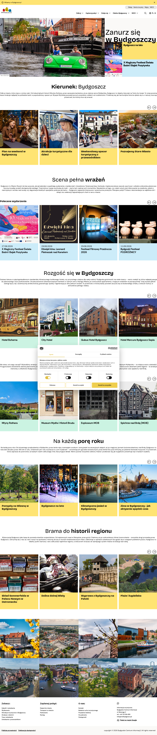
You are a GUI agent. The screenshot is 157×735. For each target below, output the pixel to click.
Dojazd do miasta (46, 708)
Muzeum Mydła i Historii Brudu (57, 423)
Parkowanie (44, 713)
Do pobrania (82, 715)
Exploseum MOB (90, 423)
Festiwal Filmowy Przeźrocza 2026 (96, 250)
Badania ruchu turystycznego (88, 710)
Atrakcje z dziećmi (8, 715)
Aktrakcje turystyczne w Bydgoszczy (14, 713)
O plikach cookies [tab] (105, 354)
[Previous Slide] (149, 107)
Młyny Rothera (10, 423)
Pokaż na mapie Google (128, 720)
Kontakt (81, 708)
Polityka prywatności (9, 730)
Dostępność (82, 717)
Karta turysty (138, 7)
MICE (152, 7)
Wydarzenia (6, 710)
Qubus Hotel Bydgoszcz (94, 339)
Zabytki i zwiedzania (8, 708)
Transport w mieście (47, 710)
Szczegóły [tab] (78, 354)
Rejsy (147, 7)
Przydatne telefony (84, 713)
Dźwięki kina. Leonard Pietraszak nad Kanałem (54, 250)
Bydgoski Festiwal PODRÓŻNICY (130, 250)
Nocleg (42, 715)
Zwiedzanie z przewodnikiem (11, 719)
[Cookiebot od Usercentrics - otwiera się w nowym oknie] (109, 348)
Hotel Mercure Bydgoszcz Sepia (138, 339)
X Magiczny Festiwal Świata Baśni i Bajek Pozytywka (138, 64)
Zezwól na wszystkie (104, 385)
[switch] (68, 377)
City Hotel (46, 339)
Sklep (130, 7)
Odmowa (52, 385)
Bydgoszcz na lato (133, 45)
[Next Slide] (154, 107)
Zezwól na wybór (78, 385)
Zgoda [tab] (51, 354)
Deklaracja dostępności (27, 730)
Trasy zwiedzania (7, 717)
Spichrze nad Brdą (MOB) (134, 423)
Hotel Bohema (9, 339)
